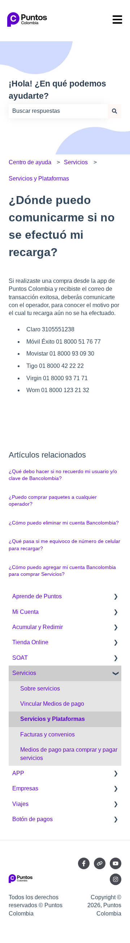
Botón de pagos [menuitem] (32, 819)
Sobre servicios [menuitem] (40, 688)
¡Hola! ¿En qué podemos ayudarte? (57, 90)
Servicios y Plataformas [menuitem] (52, 719)
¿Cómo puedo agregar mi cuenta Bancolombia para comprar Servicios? (62, 570)
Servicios (76, 162)
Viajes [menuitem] (20, 804)
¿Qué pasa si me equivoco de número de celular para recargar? (64, 544)
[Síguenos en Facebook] (84, 863)
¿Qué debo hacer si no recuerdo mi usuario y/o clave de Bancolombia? (63, 474)
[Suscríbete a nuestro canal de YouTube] (115, 863)
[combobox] (58, 111)
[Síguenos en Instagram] (115, 879)
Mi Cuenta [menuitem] (25, 612)
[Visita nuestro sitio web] (99, 863)
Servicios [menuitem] (24, 673)
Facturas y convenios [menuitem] (47, 734)
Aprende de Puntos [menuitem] (37, 596)
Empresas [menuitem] (25, 788)
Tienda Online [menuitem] (30, 642)
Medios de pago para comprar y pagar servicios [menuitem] (68, 754)
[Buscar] (114, 111)
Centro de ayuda (30, 162)
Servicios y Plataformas (39, 178)
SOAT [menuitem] (20, 658)
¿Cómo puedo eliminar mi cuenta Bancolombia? (64, 523)
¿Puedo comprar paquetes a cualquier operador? (53, 500)
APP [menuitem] (18, 773)
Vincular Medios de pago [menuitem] (52, 704)
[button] (115, 597)
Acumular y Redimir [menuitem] (37, 627)
